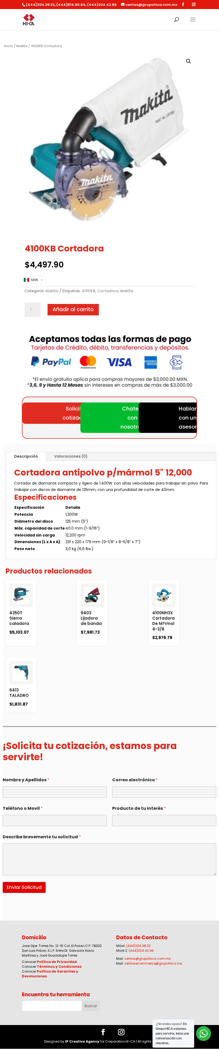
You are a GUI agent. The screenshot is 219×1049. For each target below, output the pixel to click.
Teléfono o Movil (23, 808)
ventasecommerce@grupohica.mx (153, 963)
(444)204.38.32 (138, 946)
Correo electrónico (135, 779)
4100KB (88, 291)
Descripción (26, 456)
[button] (188, 61)
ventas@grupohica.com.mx (147, 958)
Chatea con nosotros (132, 417)
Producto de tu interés (139, 808)
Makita (22, 45)
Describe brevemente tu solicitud (42, 836)
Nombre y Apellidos (26, 779)
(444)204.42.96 (141, 950)
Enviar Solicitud (24, 887)
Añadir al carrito (73, 309)
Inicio (8, 45)
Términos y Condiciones (59, 966)
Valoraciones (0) (71, 456)
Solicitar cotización (76, 413)
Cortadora (107, 291)
